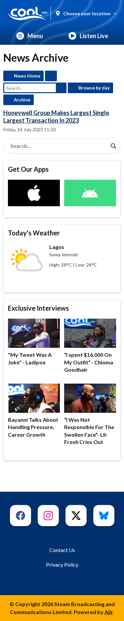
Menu (35, 35)
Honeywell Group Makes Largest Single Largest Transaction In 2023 (56, 116)
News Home (27, 76)
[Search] (113, 146)
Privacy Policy (62, 564)
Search (61, 88)
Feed (51, 76)
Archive (22, 99)
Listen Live (94, 35)
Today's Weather (34, 233)
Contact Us (62, 550)
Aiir (108, 612)
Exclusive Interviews (38, 308)
